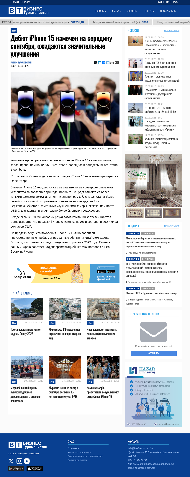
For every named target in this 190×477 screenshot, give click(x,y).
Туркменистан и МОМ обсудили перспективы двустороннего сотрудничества (160, 94)
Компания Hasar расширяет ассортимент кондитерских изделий (162, 78)
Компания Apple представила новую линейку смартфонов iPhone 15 (103, 392)
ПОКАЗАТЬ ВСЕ (171, 30)
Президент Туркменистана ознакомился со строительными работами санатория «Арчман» (160, 125)
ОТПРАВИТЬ (153, 353)
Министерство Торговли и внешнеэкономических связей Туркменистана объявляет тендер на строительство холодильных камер (151, 242)
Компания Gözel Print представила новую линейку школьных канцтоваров (161, 143)
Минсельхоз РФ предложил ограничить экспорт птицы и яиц (65, 333)
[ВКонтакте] (103, 62)
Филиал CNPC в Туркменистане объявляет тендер (151, 293)
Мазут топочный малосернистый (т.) (100, 22)
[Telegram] (107, 62)
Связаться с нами (77, 460)
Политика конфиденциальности (85, 456)
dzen (26, 461)
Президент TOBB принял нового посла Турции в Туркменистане (160, 65)
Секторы (131, 11)
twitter (11, 461)
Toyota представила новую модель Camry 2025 (25, 331)
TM (167, 2)
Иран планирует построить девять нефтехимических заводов (102, 333)
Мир (14, 30)
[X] (95, 62)
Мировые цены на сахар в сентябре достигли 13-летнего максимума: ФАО (63, 392)
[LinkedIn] (99, 62)
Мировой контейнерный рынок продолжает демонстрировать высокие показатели (25, 394)
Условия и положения (79, 452)
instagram (19, 461)
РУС (175, 2)
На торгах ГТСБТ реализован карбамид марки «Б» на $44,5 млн (161, 110)
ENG (159, 2)
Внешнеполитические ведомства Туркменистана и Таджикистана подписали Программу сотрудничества (161, 47)
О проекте (73, 448)
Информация (167, 11)
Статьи (115, 11)
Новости (133, 30)
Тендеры (133, 226)
